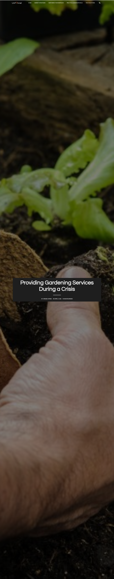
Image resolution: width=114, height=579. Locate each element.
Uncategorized (68, 298)
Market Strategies (40, 3)
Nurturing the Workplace (56, 3)
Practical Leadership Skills (75, 3)
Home (29, 3)
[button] (99, 3)
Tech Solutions (90, 3)
